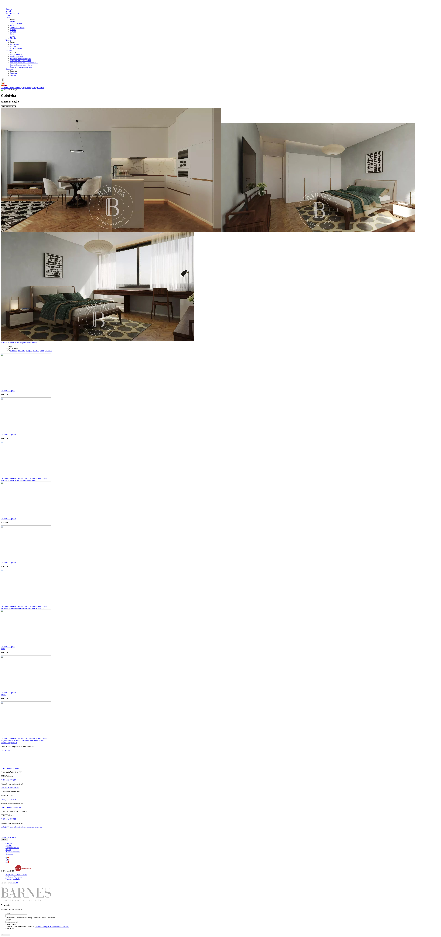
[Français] (6, 86)
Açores (12, 36)
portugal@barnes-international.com (13, 827)
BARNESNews (16, 48)
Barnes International (13, 852)
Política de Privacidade (14, 877)
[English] (4, 86)
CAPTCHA (10, 929)
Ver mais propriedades (9, 743)
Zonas (8, 17)
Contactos (9, 69)
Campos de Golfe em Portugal (21, 67)
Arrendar (9, 11)
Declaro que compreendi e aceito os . (38, 927)
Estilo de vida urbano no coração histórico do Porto (19, 343)
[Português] (2, 86)
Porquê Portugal (16, 54)
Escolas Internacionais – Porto (21, 65)
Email (8, 913)
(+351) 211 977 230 (8, 780)
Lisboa (12, 21)
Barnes (8, 40)
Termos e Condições (13, 879)
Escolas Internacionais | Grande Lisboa (24, 63)
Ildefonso (21, 351)
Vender (8, 15)
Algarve (13, 32)
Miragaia (29, 351)
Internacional (15, 44)
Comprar (9, 9)
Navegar (4, 839)
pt (6, 858)
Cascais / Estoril (16, 23)
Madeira (13, 38)
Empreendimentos (12, 13)
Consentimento (11, 924)
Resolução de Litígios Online (16, 875)
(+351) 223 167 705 (8, 800)
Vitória (49, 351)
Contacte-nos (5, 750)
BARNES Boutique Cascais (11, 807)
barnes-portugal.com (34, 827)
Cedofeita (13, 351)
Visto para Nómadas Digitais (20, 59)
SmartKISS (14, 883)
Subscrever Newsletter (9, 837)
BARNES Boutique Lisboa (10, 768)
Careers (13, 75)
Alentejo (13, 30)
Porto (12, 34)
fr (6, 862)
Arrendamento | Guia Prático (20, 61)
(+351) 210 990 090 (8, 819)
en (6, 860)
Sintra (12, 26)
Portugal (13, 46)
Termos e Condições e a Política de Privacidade (52, 927)
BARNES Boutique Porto (10, 788)
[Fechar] (2, 887)
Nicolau (36, 351)
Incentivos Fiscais (16, 57)
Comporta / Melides (17, 28)
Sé (46, 351)
